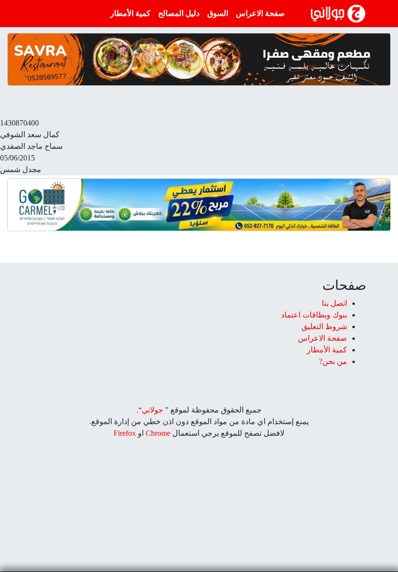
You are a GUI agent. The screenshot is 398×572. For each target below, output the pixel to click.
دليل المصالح (178, 13)
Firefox (125, 433)
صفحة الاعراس (260, 13)
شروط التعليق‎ (324, 326)
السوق (217, 13)
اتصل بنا (334, 303)
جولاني (152, 410)
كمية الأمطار (130, 13)
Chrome (157, 433)
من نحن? (333, 361)
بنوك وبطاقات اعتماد (314, 315)
